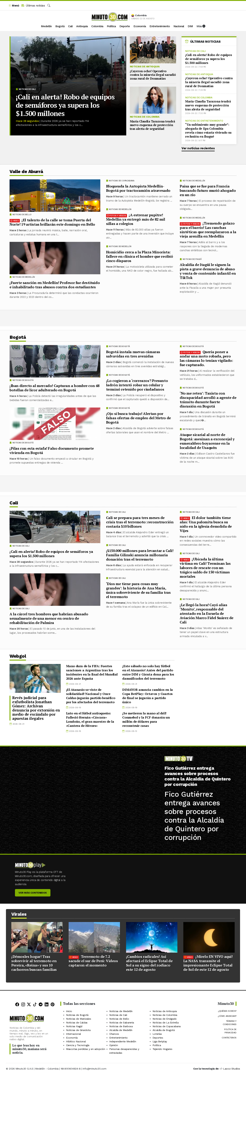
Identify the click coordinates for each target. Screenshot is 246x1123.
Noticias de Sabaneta (121, 1022)
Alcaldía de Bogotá (164, 1030)
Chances (114, 1033)
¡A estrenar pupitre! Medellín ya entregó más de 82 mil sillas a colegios (135, 219)
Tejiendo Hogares (162, 1049)
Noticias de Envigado (165, 1018)
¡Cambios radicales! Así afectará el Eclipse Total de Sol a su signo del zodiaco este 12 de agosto (149, 963)
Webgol (18, 656)
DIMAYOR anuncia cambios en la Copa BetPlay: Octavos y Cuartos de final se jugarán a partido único (147, 695)
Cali (70, 26)
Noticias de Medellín (194, 181)
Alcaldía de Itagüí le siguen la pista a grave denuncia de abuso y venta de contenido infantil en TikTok (208, 271)
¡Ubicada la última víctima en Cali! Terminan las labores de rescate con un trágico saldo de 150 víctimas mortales (205, 567)
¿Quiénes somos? (227, 1011)
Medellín (46, 26)
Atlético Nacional (76, 1041)
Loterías (157, 1033)
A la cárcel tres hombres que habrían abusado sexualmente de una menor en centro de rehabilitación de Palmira (49, 618)
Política (111, 26)
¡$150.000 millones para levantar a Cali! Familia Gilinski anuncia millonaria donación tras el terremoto (139, 555)
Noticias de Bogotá (193, 346)
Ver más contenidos (33, 892)
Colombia (97, 26)
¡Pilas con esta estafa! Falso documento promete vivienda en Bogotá (52, 450)
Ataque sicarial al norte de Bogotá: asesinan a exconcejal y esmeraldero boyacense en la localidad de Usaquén (207, 441)
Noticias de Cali (27, 89)
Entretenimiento (159, 26)
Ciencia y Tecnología (77, 1045)
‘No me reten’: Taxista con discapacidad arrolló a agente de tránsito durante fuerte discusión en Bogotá (208, 400)
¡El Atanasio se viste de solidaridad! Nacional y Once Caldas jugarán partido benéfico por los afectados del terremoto (90, 695)
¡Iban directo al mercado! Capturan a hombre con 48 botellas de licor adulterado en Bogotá (54, 387)
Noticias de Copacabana (121, 181)
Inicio (69, 1011)
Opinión (113, 1045)
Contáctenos (229, 1037)
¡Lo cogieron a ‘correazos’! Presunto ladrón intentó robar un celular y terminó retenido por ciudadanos (137, 385)
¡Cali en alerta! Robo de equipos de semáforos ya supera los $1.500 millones (65, 105)
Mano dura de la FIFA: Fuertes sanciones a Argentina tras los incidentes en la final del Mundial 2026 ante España (92, 672)
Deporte (124, 26)
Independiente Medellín (122, 1041)
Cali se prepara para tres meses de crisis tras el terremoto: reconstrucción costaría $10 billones (140, 522)
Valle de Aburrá (26, 171)
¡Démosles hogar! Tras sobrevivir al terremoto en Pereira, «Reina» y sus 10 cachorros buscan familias (34, 963)
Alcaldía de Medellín (120, 1030)
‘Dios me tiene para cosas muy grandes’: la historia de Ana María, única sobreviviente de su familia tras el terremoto (138, 590)
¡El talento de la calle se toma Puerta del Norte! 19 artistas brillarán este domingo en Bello (52, 222)
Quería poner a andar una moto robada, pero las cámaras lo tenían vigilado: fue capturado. (206, 358)
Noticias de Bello (22, 214)
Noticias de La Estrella (166, 1022)
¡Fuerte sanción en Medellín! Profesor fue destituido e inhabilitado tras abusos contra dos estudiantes (55, 284)
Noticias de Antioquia (145, 66)
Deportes (158, 1037)
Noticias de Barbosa (121, 1026)
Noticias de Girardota (78, 1030)
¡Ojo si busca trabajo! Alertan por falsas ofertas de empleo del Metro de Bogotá (138, 418)
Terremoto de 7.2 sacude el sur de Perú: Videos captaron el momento (93, 961)
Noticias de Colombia (144, 116)
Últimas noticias (35, 5)
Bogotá (59, 26)
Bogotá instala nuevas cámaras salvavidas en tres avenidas (133, 354)
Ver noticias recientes (198, 148)
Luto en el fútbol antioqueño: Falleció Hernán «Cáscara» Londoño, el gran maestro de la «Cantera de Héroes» (90, 719)
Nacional (178, 26)
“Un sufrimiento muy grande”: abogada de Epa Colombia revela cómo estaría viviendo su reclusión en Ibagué (208, 130)
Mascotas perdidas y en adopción (85, 1049)
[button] (13, 6)
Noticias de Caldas (77, 1022)
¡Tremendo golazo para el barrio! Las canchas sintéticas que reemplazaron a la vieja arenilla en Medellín (208, 230)
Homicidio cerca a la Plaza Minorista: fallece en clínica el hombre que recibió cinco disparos (139, 256)
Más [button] (199, 26)
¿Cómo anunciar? (227, 1016)
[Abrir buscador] (48, 5)
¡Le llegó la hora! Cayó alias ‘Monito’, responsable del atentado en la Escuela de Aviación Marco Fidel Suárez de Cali (206, 613)
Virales (19, 914)
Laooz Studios (231, 1068)
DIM (190, 26)
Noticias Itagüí (74, 1026)
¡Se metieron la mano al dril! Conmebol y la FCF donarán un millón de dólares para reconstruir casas (146, 719)
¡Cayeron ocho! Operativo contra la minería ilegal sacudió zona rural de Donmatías (153, 74)
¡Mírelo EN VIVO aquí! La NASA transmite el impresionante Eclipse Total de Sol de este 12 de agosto (208, 963)
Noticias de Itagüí (192, 259)
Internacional (73, 1033)
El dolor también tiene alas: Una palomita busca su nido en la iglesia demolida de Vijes (206, 524)
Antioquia (82, 26)
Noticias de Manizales (78, 1018)
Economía (139, 26)
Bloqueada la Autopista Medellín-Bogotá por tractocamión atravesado (138, 188)
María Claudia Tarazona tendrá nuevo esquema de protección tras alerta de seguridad (152, 125)
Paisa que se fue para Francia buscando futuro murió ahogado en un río (208, 190)
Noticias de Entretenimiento (204, 120)
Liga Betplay (160, 1041)
